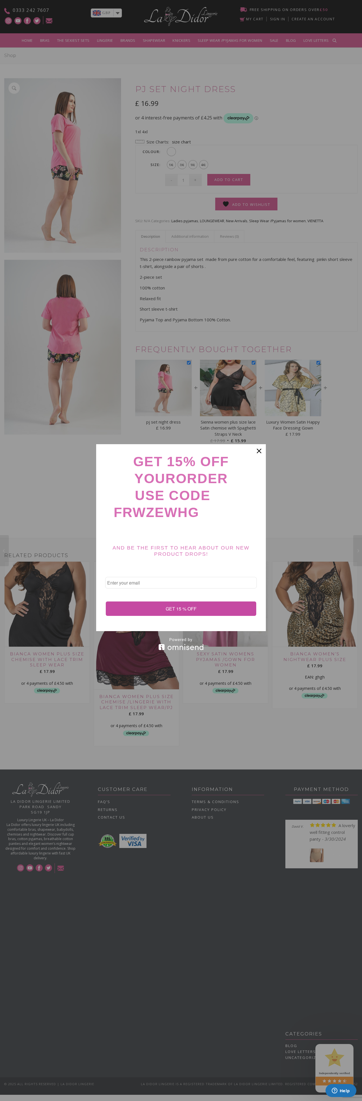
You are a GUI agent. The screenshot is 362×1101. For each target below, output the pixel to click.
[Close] (259, 451)
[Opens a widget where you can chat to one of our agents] (340, 1091)
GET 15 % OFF (181, 608)
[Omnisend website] (181, 644)
